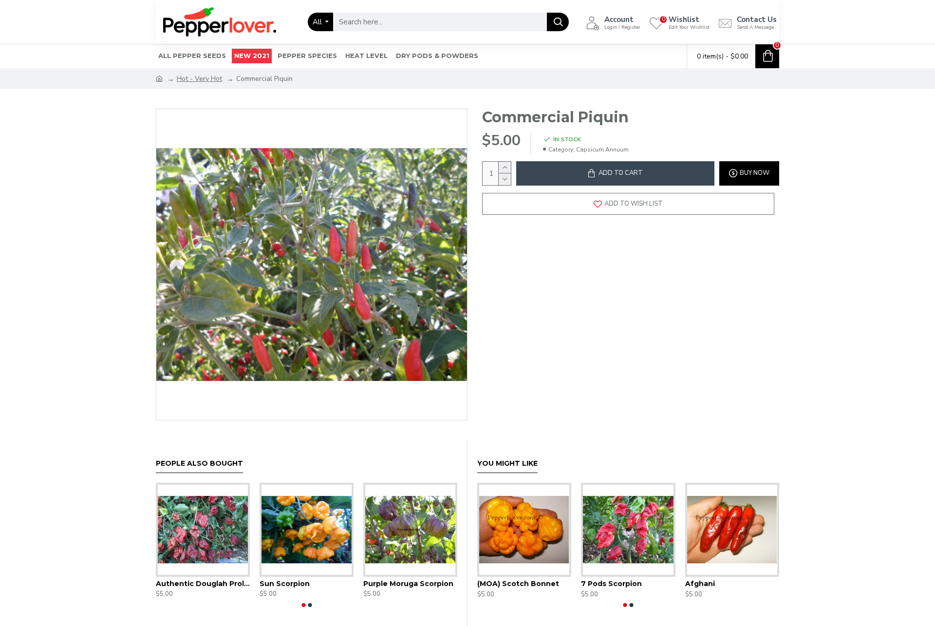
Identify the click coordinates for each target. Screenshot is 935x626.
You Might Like (507, 463)
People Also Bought (199, 463)
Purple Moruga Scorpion (408, 583)
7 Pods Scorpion (611, 583)
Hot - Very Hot (199, 78)
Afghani (700, 583)
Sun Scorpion (285, 583)
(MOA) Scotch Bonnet (518, 583)
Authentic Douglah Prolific (203, 583)
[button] (303, 605)
